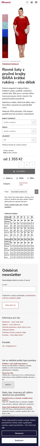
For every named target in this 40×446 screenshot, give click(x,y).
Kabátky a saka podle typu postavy (14, 363)
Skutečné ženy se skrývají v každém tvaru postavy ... (17, 399)
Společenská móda (23, 184)
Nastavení (19, 433)
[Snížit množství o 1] (21, 165)
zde (3, 427)
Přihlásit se (10, 305)
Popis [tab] (7, 192)
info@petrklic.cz (11, 346)
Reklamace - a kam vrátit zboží (12, 322)
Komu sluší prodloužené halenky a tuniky (17, 407)
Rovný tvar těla (7, 373)
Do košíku (20, 171)
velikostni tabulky (8, 330)
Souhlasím (19, 440)
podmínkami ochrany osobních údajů (19, 296)
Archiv (8, 385)
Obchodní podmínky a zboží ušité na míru (16, 327)
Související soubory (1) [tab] (19, 192)
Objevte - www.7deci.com (11, 325)
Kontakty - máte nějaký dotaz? (12, 335)
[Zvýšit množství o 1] (32, 165)
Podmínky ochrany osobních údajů (14, 332)
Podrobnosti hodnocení (10, 64)
